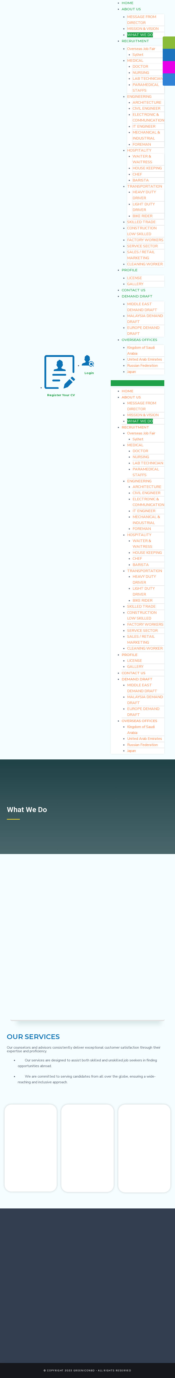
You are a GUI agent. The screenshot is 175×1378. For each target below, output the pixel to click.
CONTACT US (133, 290)
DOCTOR (140, 66)
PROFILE (129, 270)
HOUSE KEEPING (147, 168)
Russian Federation (142, 365)
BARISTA (141, 180)
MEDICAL (135, 60)
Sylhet (138, 54)
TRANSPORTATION (144, 186)
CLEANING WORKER (145, 264)
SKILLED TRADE (141, 222)
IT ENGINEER (144, 126)
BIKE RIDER (142, 216)
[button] (137, 383)
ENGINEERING (139, 96)
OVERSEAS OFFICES (139, 340)
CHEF (137, 174)
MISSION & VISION (143, 28)
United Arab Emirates (144, 359)
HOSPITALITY (139, 150)
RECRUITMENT (135, 41)
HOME (127, 3)
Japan (131, 371)
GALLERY (135, 283)
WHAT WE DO (140, 34)
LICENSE (134, 278)
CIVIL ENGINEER (146, 108)
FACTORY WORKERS (145, 240)
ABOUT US (131, 9)
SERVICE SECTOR (142, 246)
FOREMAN (142, 144)
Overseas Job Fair (141, 48)
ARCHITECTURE (147, 102)
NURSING (141, 72)
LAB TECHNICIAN (148, 78)
